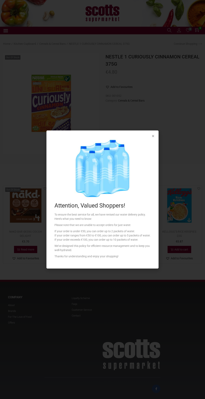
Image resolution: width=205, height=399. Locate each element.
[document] (102, 199)
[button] (153, 135)
